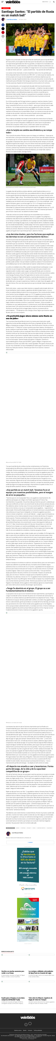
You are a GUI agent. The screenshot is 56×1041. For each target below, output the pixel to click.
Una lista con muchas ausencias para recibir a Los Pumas (12, 972)
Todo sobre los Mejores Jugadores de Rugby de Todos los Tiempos (40, 999)
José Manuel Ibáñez (12, 19)
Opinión (24, 1030)
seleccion (49, 828)
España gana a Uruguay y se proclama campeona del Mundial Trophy (12, 999)
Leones (17, 828)
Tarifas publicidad (38, 1030)
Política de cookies (23, 1038)
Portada (23, 828)
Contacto (30, 1030)
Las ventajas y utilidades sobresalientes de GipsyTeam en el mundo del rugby (41, 972)
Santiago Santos (41, 828)
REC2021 (29, 828)
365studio (32, 1039)
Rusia (34, 828)
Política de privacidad (32, 1038)
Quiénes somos (18, 1030)
